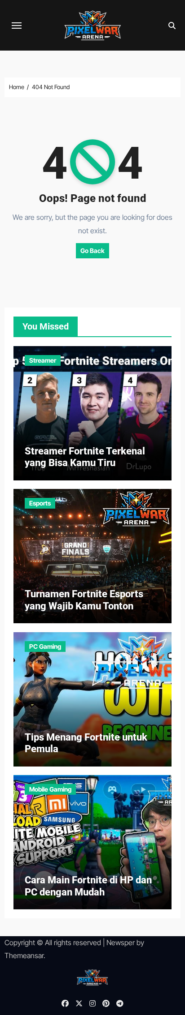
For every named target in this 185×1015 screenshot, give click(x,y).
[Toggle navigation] (16, 25)
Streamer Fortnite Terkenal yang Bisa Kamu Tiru (85, 456)
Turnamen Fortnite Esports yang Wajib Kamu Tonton (84, 599)
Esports (40, 503)
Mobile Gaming (50, 789)
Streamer (42, 360)
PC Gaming (45, 646)
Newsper (120, 942)
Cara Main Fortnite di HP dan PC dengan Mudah (88, 885)
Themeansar (24, 955)
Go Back (92, 250)
